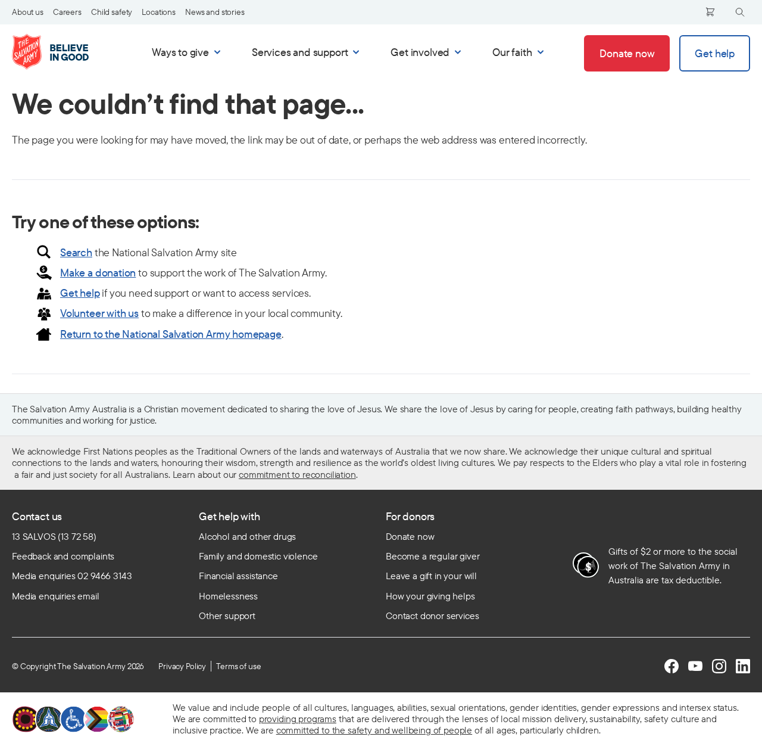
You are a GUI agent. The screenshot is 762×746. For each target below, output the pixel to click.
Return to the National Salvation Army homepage (171, 334)
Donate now (410, 536)
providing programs (297, 719)
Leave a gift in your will (431, 576)
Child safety (111, 12)
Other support (227, 615)
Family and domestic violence (258, 556)
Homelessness (228, 596)
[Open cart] (710, 12)
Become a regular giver (432, 556)
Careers (67, 12)
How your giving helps (430, 596)
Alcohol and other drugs (247, 536)
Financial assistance (238, 576)
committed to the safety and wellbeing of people (374, 730)
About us (27, 12)
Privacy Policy (182, 666)
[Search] (740, 12)
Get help (80, 293)
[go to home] (63, 52)
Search (76, 252)
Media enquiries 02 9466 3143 (72, 576)
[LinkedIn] (743, 666)
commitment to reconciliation (297, 474)
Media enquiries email (55, 596)
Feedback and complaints (63, 556)
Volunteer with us (99, 313)
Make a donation (98, 272)
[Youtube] (695, 666)
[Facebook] (671, 666)
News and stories (215, 12)
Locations (159, 12)
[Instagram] (719, 666)
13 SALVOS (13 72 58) (54, 536)
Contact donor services (432, 615)
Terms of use (238, 666)
